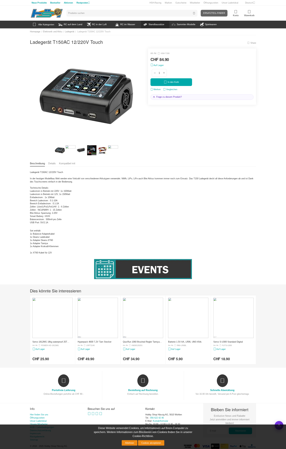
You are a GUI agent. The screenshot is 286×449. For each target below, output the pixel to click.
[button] (251, 42)
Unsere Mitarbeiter (39, 424)
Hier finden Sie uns (39, 414)
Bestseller (55, 2)
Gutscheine (180, 2)
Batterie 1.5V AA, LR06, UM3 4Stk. (185, 342)
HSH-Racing (155, 2)
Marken (168, 2)
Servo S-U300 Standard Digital (228, 342)
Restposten (82, 2)
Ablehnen (129, 443)
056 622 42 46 (157, 418)
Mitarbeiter (195, 2)
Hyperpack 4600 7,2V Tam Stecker (94, 342)
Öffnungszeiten (211, 2)
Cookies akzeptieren (151, 443)
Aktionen (68, 2)
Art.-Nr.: (153, 53)
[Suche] (194, 13)
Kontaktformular (160, 421)
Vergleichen (171, 89)
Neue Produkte (39, 2)
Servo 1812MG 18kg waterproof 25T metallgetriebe (49, 342)
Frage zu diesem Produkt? (169, 97)
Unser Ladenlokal (230, 2)
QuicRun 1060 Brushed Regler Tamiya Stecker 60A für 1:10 (141, 342)
